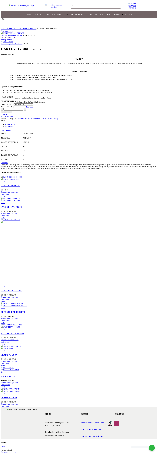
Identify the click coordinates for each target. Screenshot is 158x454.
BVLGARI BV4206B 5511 (12, 333)
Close (3, 181)
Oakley (34, 29)
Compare (5, 114)
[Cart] (147, 6)
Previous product (8, 31)
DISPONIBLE (6, 104)
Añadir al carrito (6, 112)
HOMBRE (20, 118)
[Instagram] (116, 423)
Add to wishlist (7, 116)
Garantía (9, 126)
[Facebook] (123, 423)
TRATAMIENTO (7, 107)
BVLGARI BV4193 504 (11, 207)
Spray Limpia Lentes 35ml (11, 44)
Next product (6, 39)
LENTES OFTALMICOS (14, 29)
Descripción (10, 124)
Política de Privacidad (91, 429)
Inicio (3, 29)
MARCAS (27, 29)
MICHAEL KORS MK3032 (13, 312)
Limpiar (29, 107)
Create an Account (8, 452)
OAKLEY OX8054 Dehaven (12, 35)
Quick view (5, 194)
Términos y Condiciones (92, 422)
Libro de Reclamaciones (92, 436)
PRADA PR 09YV (9, 355)
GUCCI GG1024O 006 (11, 290)
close (3, 446)
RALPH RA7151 (8, 376)
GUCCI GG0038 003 (10, 185)
